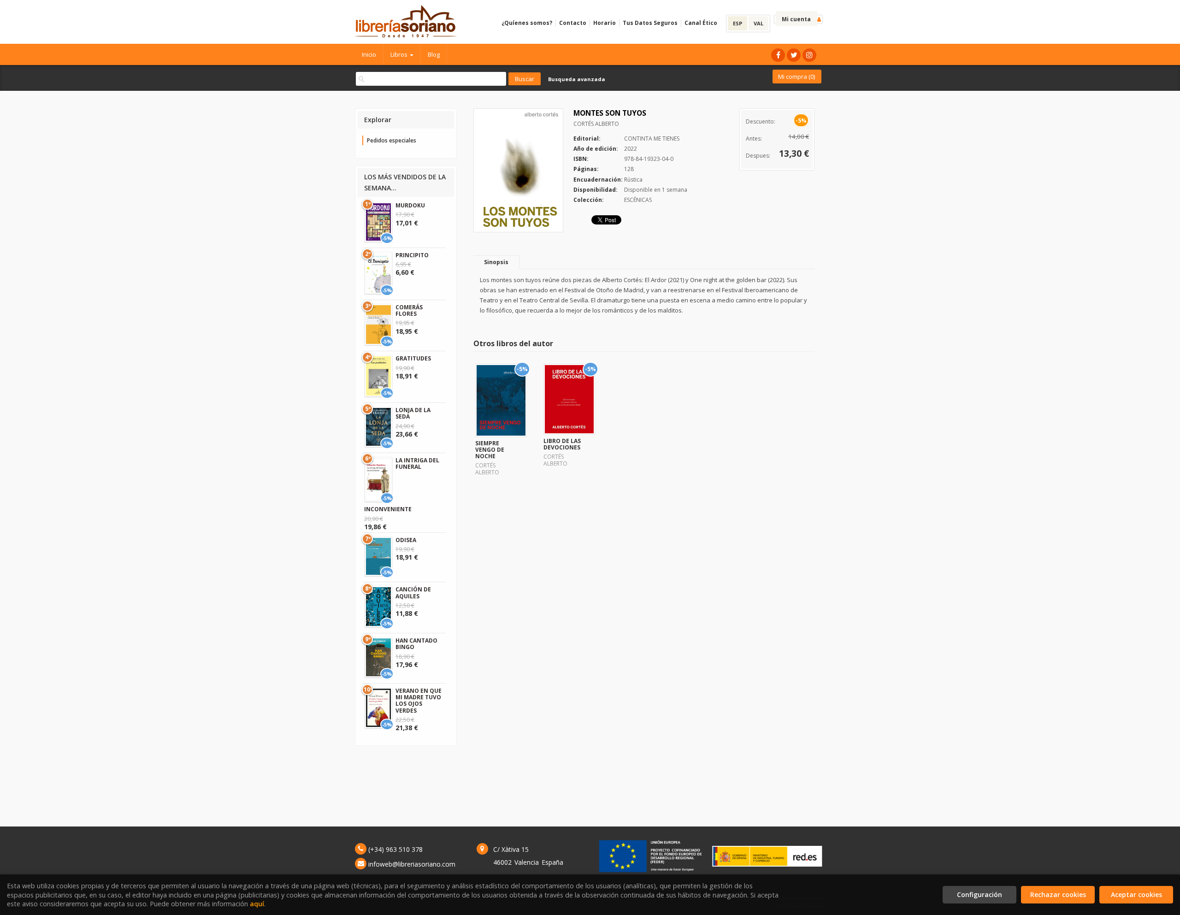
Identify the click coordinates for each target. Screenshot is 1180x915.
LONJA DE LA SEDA (413, 413)
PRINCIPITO (412, 255)
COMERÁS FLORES (409, 310)
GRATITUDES (413, 358)
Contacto (572, 23)
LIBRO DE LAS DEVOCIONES (562, 444)
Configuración (979, 894)
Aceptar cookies (1136, 894)
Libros (399, 54)
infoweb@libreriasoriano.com (411, 864)
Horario (604, 23)
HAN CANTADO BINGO (416, 644)
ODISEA (405, 540)
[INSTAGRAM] (809, 55)
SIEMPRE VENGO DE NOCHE (489, 449)
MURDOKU (410, 205)
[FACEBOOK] (778, 55)
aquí (257, 903)
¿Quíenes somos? (527, 23)
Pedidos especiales (391, 140)
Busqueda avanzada (576, 79)
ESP (737, 23)
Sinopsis (496, 262)
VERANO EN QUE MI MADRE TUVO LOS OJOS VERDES (418, 700)
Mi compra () (796, 76)
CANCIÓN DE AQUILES (413, 592)
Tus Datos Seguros (650, 23)
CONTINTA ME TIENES (651, 138)
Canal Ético (700, 23)
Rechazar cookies (1058, 894)
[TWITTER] (794, 55)
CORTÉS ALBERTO (596, 124)
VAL (758, 23)
